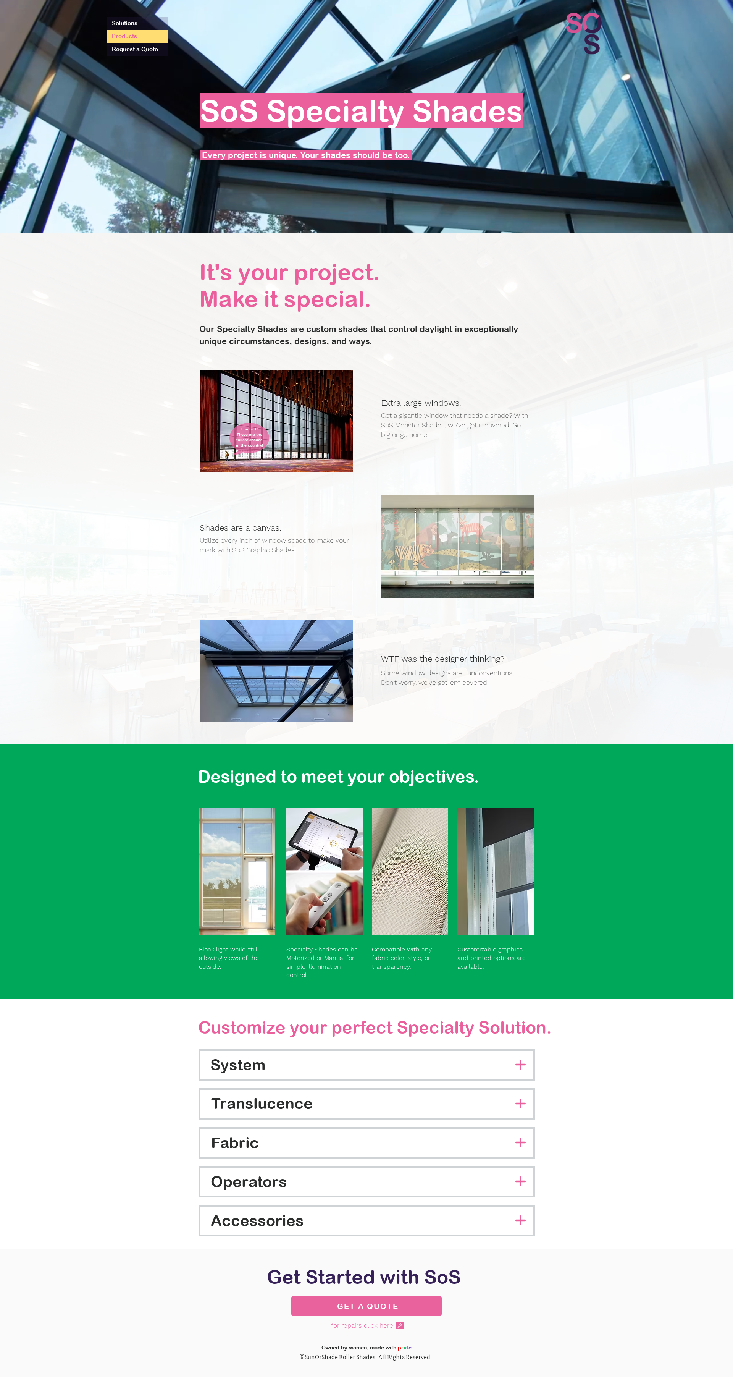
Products (124, 36)
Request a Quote (135, 49)
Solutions (124, 23)
